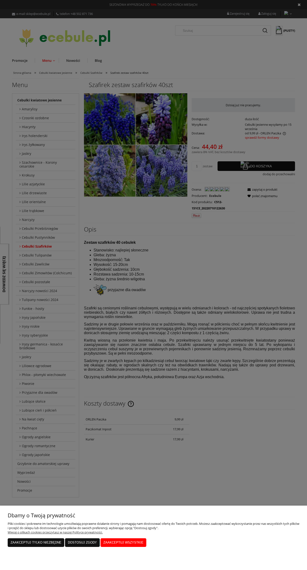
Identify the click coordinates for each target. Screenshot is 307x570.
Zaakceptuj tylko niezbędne (36, 542)
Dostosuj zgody (82, 542)
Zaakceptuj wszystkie (123, 542)
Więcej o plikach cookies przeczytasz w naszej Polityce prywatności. (55, 532)
